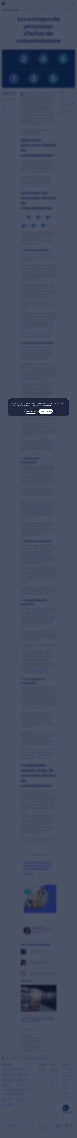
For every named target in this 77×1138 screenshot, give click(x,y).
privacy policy (47, 405)
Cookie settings (31, 411)
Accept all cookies (46, 411)
